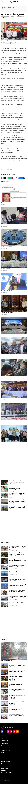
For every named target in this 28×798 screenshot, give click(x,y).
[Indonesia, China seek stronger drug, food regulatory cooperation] (14, 303)
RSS (2, 775)
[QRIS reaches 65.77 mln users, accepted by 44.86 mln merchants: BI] (4, 488)
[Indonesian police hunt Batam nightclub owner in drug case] (14, 193)
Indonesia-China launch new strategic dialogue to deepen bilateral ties (16, 678)
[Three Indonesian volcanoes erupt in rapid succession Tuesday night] (4, 586)
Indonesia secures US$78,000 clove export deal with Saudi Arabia (16, 684)
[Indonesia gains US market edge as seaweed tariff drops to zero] (4, 508)
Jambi (8, 174)
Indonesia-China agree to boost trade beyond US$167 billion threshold (17, 671)
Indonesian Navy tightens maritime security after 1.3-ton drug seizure (14, 354)
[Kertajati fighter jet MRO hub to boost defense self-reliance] (4, 592)
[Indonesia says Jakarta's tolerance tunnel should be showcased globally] (4, 548)
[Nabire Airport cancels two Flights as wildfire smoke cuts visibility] (4, 501)
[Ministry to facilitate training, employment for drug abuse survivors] (14, 281)
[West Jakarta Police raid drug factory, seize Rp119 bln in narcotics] (14, 411)
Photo (2, 754)
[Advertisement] (14, 461)
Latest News (4, 477)
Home (4, 7)
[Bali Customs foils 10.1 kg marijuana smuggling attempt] (14, 389)
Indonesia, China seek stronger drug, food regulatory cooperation (12, 312)
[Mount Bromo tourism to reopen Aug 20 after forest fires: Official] (4, 573)
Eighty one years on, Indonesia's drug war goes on (13, 224)
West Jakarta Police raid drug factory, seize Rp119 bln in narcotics (12, 420)
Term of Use (4, 763)
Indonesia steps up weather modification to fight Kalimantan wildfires (14, 659)
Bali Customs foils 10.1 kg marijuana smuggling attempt (13, 398)
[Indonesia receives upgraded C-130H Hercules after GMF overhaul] (4, 567)
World (2, 745)
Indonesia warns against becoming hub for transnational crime (12, 268)
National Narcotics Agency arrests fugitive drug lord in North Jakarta (13, 246)
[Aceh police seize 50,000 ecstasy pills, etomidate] (14, 325)
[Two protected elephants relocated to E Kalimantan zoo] (4, 554)
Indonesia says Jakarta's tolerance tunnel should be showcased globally (17, 548)
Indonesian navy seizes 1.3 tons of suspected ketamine (13, 376)
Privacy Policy (4, 766)
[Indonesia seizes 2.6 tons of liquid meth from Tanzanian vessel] (4, 598)
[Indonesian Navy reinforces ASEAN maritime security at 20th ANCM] (4, 579)
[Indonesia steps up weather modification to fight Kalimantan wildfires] (14, 651)
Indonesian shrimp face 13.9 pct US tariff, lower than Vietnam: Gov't (17, 495)
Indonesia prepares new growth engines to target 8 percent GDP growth (17, 560)
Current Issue (11, 7)
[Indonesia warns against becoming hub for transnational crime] (14, 259)
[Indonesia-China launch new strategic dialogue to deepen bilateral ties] (4, 678)
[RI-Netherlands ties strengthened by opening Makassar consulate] (4, 697)
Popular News (5, 542)
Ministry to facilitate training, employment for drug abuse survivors (13, 290)
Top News (4, 639)
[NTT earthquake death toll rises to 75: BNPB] (4, 703)
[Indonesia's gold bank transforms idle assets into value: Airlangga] (4, 482)
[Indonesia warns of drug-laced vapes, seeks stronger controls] (14, 433)
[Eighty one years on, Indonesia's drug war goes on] (14, 215)
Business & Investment (6, 748)
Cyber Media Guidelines (7, 772)
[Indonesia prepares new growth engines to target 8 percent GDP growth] (4, 561)
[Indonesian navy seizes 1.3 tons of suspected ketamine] (14, 367)
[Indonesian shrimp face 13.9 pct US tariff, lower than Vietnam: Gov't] (4, 495)
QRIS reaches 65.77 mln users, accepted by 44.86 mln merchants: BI (16, 488)
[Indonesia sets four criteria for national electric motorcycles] (4, 716)
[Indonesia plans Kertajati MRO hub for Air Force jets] (4, 604)
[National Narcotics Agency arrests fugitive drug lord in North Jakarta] (14, 237)
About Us (3, 770)
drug (4, 174)
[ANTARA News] (15, 1)
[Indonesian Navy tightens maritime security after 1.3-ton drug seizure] (14, 345)
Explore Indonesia (5, 750)
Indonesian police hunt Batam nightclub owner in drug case (14, 202)
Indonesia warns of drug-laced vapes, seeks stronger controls (12, 442)
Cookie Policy (4, 768)
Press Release (4, 757)
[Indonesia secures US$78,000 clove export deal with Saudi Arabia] (4, 685)
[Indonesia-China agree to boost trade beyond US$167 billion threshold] (4, 672)
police (13, 174)
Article (2, 752)
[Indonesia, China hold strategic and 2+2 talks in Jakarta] (4, 691)
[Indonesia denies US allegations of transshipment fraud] (4, 710)
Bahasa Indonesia (5, 761)
